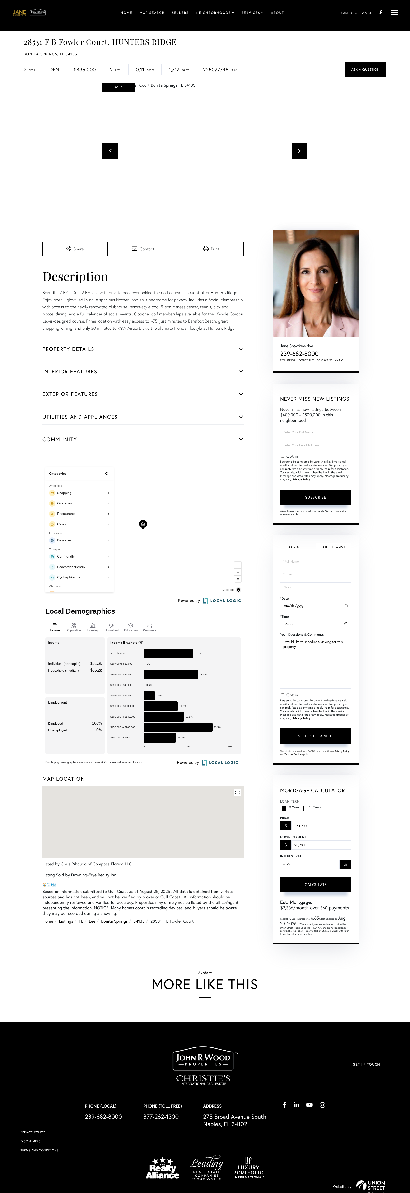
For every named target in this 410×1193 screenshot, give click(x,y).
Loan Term (290, 801)
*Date (284, 598)
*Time (284, 616)
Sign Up (346, 13)
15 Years (315, 807)
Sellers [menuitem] (180, 13)
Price (284, 818)
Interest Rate (291, 856)
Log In (365, 13)
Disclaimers (30, 1141)
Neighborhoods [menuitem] (213, 13)
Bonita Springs (114, 921)
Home (47, 921)
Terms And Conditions (39, 1150)
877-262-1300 (161, 1116)
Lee (92, 921)
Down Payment (293, 837)
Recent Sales (306, 360)
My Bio (339, 360)
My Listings (287, 360)
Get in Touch (366, 1064)
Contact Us (297, 547)
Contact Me (324, 360)
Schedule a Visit (333, 547)
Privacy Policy (302, 479)
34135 (138, 921)
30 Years (293, 807)
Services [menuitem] (251, 13)
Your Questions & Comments (302, 634)
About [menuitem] (277, 13)
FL (81, 921)
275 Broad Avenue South (234, 1120)
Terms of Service (293, 754)
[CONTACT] (365, 69)
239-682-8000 (380, 12)
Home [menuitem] (126, 13)
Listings (66, 921)
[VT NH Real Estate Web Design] (370, 1186)
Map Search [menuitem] (152, 13)
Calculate (316, 884)
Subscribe (315, 497)
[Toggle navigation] (394, 12)
